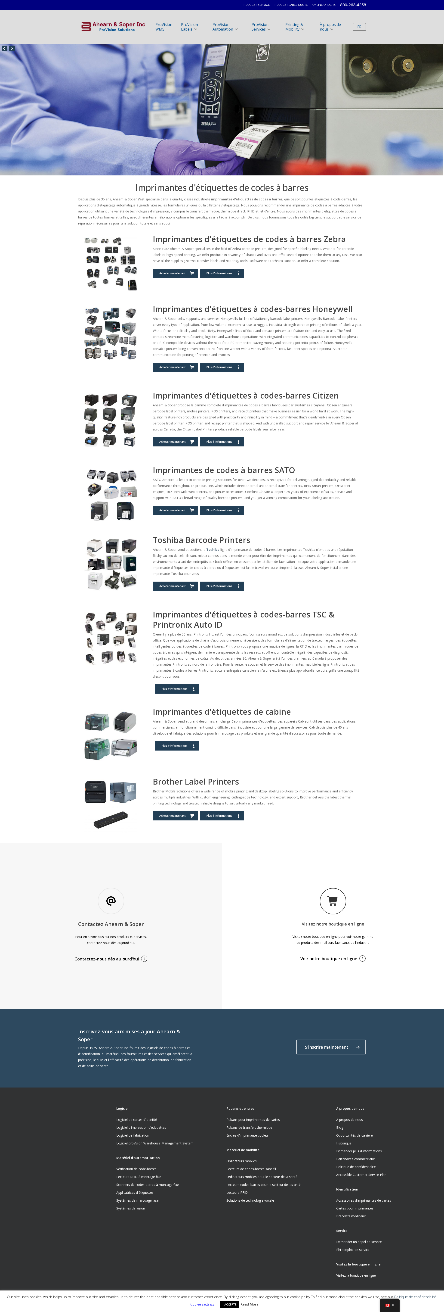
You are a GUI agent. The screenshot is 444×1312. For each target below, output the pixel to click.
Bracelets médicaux (351, 1216)
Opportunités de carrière (354, 1135)
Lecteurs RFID (237, 1192)
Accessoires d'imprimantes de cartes (363, 1200)
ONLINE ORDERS (324, 4)
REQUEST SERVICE (257, 4)
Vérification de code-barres (136, 1169)
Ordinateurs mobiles (241, 1161)
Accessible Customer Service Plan (361, 1174)
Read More (249, 1304)
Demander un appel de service (359, 1242)
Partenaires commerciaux (355, 1159)
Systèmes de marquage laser (138, 1200)
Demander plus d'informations (359, 1151)
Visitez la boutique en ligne (356, 1275)
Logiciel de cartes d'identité (136, 1119)
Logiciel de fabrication (132, 1135)
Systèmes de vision (130, 1208)
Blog (339, 1127)
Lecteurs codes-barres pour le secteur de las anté (263, 1184)
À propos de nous (330, 26)
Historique (344, 1143)
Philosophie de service (353, 1249)
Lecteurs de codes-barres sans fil (251, 1169)
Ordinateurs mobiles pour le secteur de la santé (261, 1177)
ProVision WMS (163, 26)
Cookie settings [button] (202, 1304)
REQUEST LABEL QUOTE (291, 4)
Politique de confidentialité (356, 1167)
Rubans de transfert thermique (249, 1127)
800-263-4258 (353, 5)
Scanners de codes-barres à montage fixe (147, 1184)
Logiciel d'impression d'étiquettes (141, 1127)
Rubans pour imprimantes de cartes (253, 1119)
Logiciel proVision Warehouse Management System (155, 1143)
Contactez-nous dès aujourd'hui (106, 959)
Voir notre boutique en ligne (328, 958)
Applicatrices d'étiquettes (135, 1192)
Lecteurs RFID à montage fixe (138, 1177)
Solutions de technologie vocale (250, 1200)
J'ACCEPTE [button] (230, 1304)
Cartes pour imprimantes (354, 1208)
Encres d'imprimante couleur (247, 1135)
